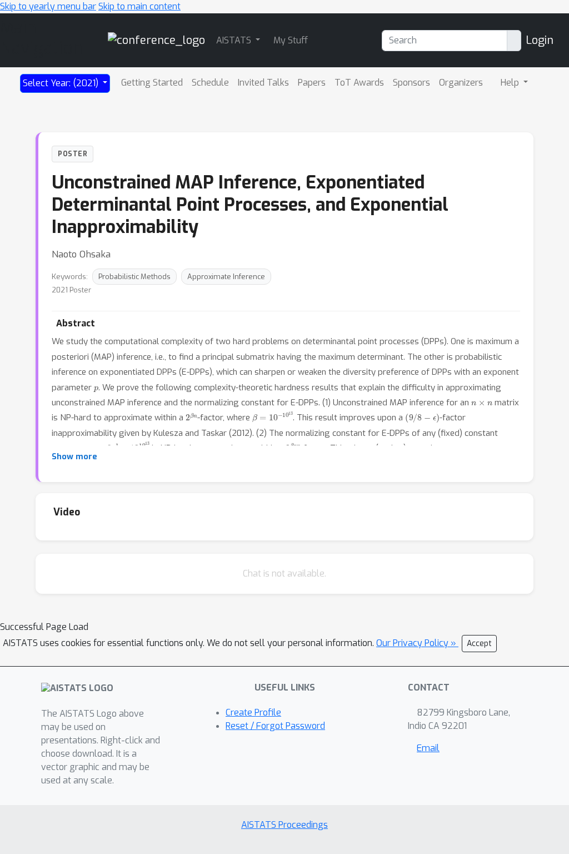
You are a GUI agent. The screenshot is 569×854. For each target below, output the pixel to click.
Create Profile (253, 712)
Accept (479, 643)
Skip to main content (139, 6)
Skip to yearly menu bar (48, 6)
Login (539, 40)
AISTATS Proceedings (284, 825)
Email (428, 748)
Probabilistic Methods (134, 276)
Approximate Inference (226, 276)
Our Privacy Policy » (417, 643)
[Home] (156, 39)
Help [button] (511, 82)
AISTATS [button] (234, 40)
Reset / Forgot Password (275, 726)
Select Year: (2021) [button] (62, 83)
